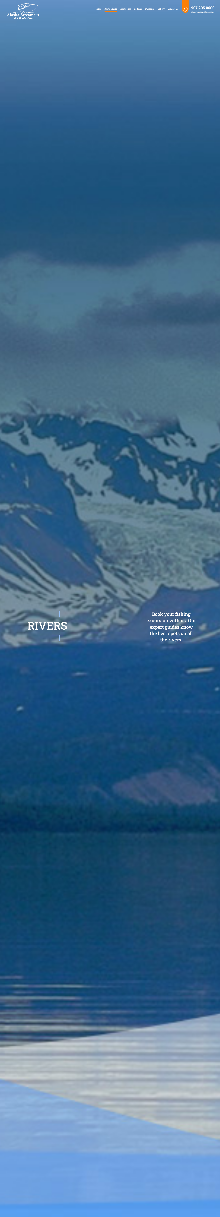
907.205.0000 (203, 7)
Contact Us (173, 8)
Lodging (138, 8)
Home (98, 8)
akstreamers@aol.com (202, 11)
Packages (149, 8)
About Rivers (111, 8)
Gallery (161, 8)
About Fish (125, 8)
